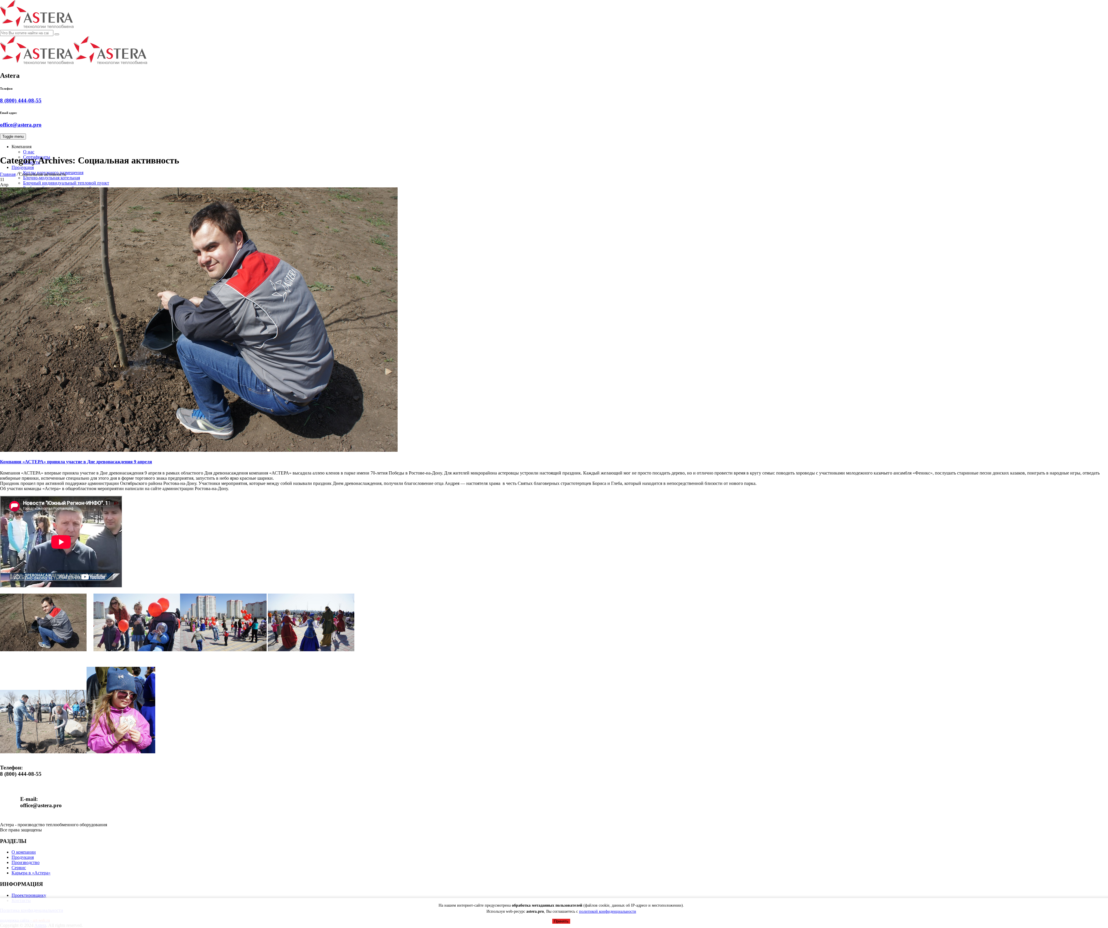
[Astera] (73, 63)
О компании (24, 852)
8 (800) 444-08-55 (21, 100)
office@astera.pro (21, 125)
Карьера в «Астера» (31, 872)
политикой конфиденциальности (607, 911)
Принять (561, 921)
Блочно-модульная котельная (51, 177)
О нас (28, 151)
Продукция (23, 167)
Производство (26, 862)
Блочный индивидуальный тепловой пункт (66, 182)
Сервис (19, 867)
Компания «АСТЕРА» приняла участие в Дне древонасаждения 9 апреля (76, 461)
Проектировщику (29, 895)
